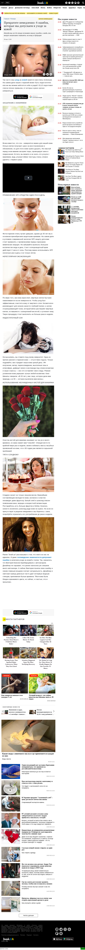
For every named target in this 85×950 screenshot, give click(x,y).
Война (49, 8)
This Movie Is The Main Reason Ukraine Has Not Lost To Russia (74, 171)
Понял (83, 947)
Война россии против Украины (15, 13)
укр (2, 2)
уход (17, 80)
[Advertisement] (28, 596)
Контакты (35, 935)
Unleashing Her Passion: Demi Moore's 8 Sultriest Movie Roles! (74, 157)
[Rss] (72, 3)
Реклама (22, 935)
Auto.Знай (35, 8)
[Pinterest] (78, 3)
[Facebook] (44, 74)
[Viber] (69, 3)
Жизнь (43, 8)
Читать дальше (28, 915)
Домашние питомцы (22, 8)
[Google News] (69, 929)
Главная (4, 8)
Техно (65, 8)
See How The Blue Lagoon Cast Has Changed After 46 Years (73, 178)
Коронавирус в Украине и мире (37, 13)
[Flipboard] (75, 3)
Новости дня (53, 13)
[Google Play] (68, 939)
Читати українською (45, 19)
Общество (57, 8)
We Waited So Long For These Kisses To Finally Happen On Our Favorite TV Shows (45, 664)
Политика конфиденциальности (10, 935)
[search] (83, 2)
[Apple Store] (57, 939)
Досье (11, 8)
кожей (24, 80)
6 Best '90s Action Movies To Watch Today (28, 640)
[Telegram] (66, 3)
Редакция (29, 935)
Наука (79, 8)
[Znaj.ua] (42, 3)
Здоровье (72, 8)
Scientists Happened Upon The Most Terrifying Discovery (28, 662)
